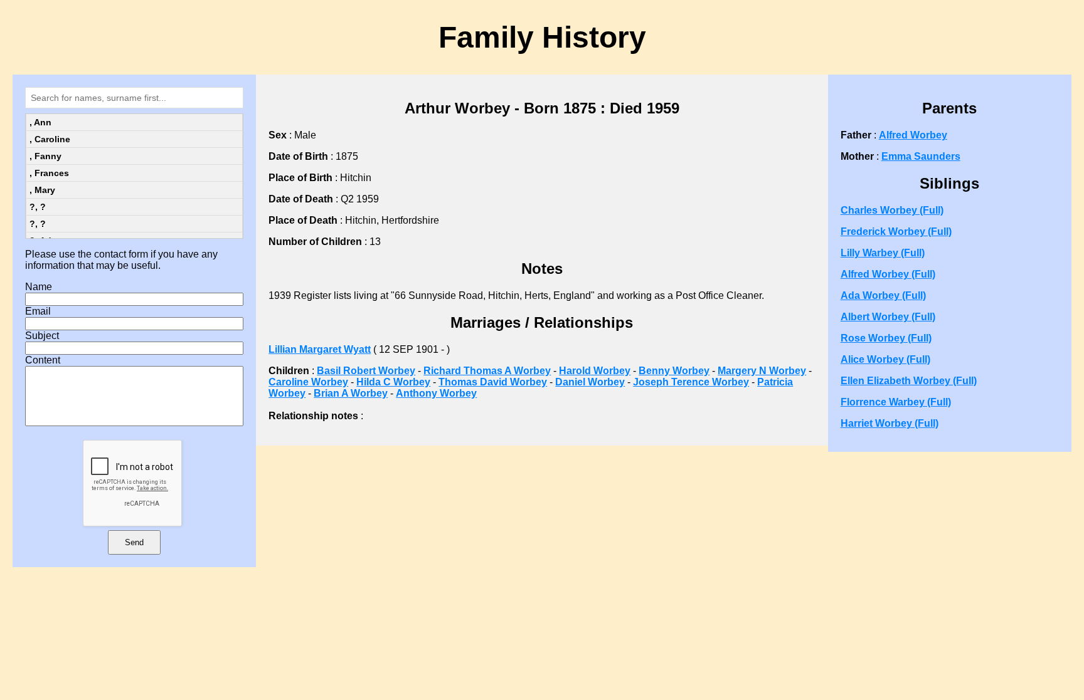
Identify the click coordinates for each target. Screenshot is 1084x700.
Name (38, 286)
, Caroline (49, 139)
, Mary (42, 190)
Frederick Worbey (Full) (896, 231)
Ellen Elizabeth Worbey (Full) (909, 380)
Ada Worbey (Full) (883, 295)
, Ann (40, 122)
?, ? (37, 207)
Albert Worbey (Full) (888, 316)
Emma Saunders (920, 156)
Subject (42, 335)
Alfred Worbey (913, 135)
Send (134, 542)
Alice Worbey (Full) (885, 359)
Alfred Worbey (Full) (888, 274)
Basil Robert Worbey (366, 370)
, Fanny (45, 156)
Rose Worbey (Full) (886, 338)
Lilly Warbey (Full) (883, 253)
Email (38, 311)
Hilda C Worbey (393, 382)
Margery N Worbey (762, 370)
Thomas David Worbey (492, 382)
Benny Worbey (674, 370)
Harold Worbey (594, 370)
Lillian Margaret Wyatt (319, 349)
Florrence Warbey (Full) (896, 402)
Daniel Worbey (590, 382)
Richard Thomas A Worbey (487, 370)
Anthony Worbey (436, 393)
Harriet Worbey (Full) (889, 423)
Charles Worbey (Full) (892, 210)
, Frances (49, 173)
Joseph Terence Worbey (691, 382)
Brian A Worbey (351, 393)
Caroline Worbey (308, 382)
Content (42, 360)
